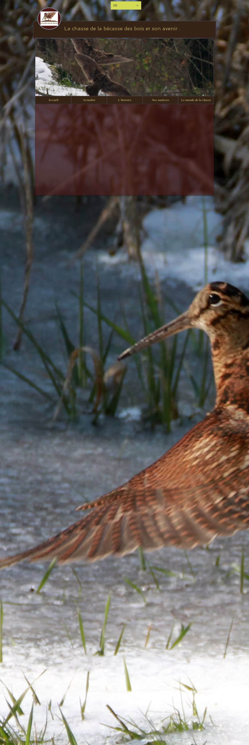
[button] (89, 100)
